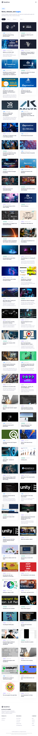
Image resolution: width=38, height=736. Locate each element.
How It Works (18, 718)
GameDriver (3, 718)
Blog (32, 718)
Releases (15, 19)
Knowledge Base (19, 725)
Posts (21, 19)
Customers (18, 721)
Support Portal (18, 723)
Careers (33, 721)
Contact (33, 725)
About (33, 723)
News (8, 19)
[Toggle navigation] (35, 2)
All (4, 19)
